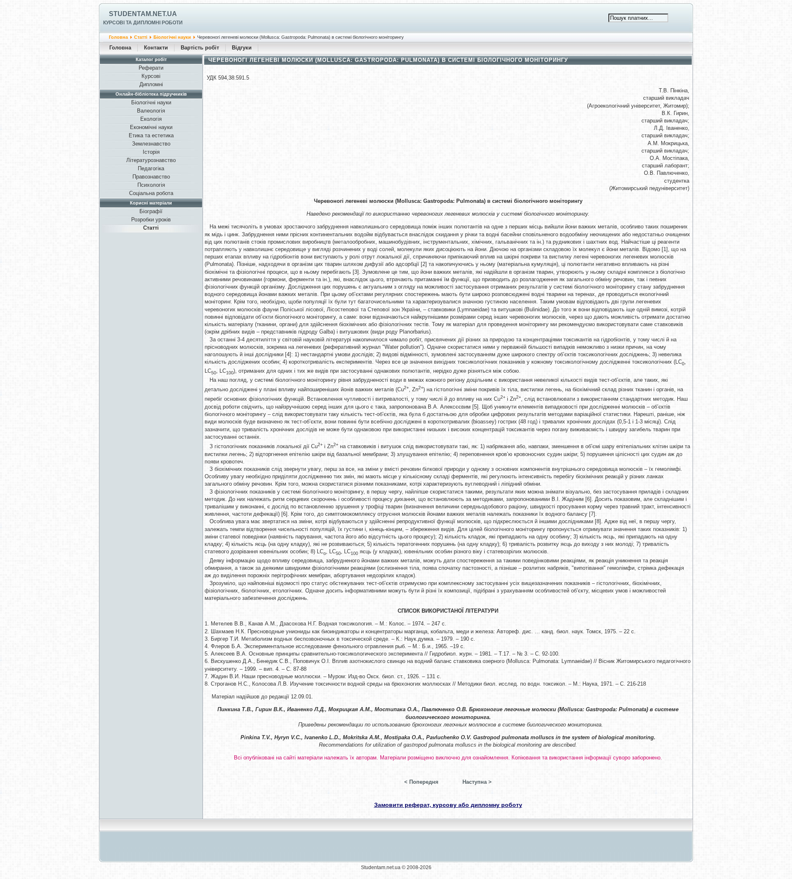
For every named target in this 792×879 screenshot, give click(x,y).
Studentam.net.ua (143, 13)
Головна (118, 37)
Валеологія (151, 111)
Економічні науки (151, 127)
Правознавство (151, 177)
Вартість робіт (200, 48)
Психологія (151, 185)
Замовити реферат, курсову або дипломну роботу (448, 804)
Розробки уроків (151, 219)
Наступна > (477, 782)
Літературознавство (151, 160)
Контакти (156, 48)
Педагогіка (151, 168)
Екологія (151, 119)
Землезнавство (151, 144)
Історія (151, 152)
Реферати (151, 68)
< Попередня (421, 782)
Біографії (151, 211)
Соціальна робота (151, 193)
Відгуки (242, 48)
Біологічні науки (172, 37)
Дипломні (151, 84)
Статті (140, 37)
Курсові (150, 76)
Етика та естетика (151, 135)
